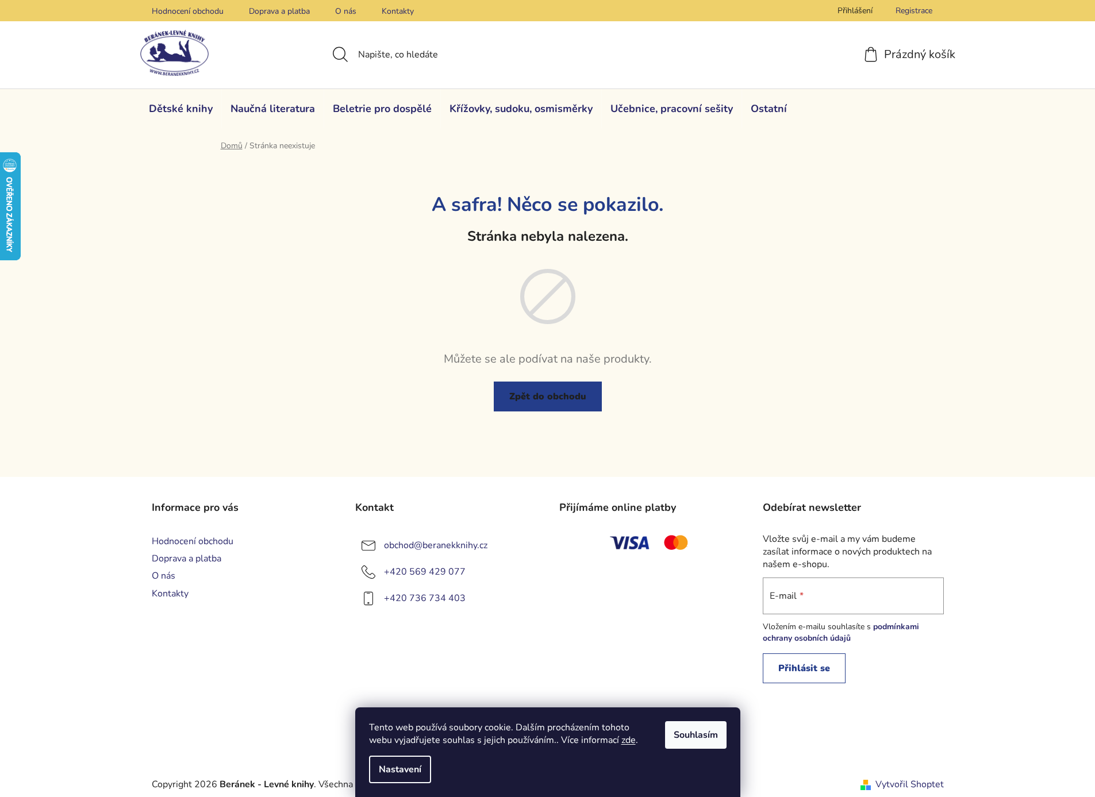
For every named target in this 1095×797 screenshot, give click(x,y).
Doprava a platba (279, 11)
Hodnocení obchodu (188, 11)
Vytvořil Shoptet (909, 784)
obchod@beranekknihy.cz (435, 545)
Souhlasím (696, 735)
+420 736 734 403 (425, 598)
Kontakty (398, 11)
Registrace (914, 10)
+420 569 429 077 (425, 571)
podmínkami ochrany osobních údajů (841, 632)
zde (628, 740)
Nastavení (400, 769)
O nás (345, 11)
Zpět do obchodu (547, 396)
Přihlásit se (804, 668)
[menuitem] (180, 108)
